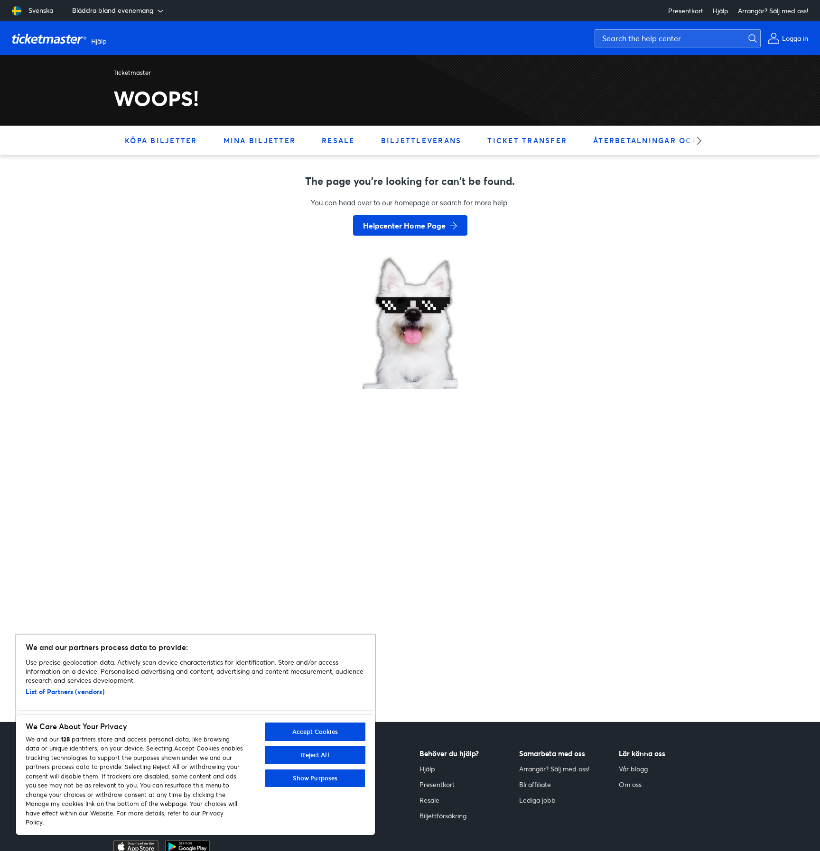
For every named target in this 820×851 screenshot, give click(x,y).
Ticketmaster (132, 72)
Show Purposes (315, 778)
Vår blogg (633, 768)
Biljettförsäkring (442, 815)
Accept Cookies (315, 731)
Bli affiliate (535, 784)
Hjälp (720, 10)
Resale (338, 140)
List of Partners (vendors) (65, 691)
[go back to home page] (410, 355)
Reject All (315, 754)
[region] (195, 734)
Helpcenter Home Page (404, 225)
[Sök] (750, 38)
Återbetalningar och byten (661, 140)
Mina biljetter (260, 140)
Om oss (630, 784)
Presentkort (685, 10)
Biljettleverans (421, 140)
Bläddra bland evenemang (112, 10)
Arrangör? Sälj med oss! (773, 10)
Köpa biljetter (161, 140)
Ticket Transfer (527, 140)
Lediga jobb (537, 800)
